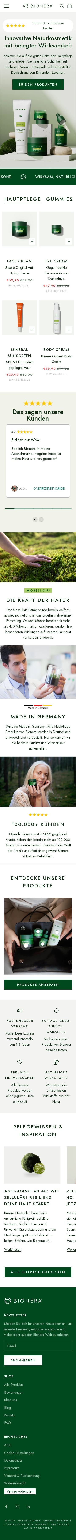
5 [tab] (48, 508)
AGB (7, 1445)
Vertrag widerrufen (20, 1491)
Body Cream (56, 349)
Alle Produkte (14, 1384)
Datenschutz (13, 1460)
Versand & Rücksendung (22, 1475)
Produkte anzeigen (38, 984)
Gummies (59, 199)
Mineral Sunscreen (19, 352)
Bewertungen (13, 1392)
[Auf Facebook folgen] (6, 1506)
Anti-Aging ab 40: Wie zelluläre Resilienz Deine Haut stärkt (31, 1197)
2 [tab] (19, 508)
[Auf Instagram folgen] (17, 1506)
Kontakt (9, 1415)
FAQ (7, 1422)
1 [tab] (10, 508)
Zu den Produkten (38, 84)
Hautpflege (22, 199)
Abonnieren (23, 1360)
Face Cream (19, 261)
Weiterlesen (12, 1249)
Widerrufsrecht (15, 1483)
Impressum (11, 1468)
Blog (7, 1407)
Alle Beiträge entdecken (38, 1272)
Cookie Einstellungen (19, 1452)
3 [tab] (29, 508)
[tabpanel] (38, 461)
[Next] (41, 519)
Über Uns (10, 1400)
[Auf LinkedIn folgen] (28, 1506)
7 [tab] (67, 508)
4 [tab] (38, 508)
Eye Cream (56, 261)
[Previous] (35, 519)
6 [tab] (57, 508)
